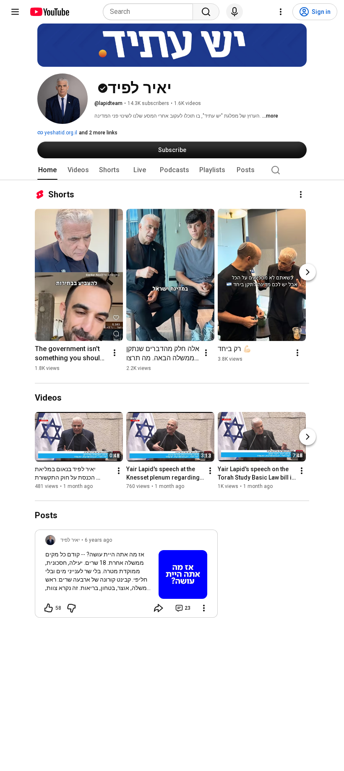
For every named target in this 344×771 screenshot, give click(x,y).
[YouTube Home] (49, 12)
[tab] (47, 170)
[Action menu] (203, 608)
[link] (126, 576)
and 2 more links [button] (98, 133)
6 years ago (98, 540)
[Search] (206, 11)
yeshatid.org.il (60, 133)
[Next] (307, 272)
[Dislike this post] (71, 608)
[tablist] (172, 170)
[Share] (158, 608)
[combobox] (150, 12)
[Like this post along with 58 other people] (48, 608)
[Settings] (281, 12)
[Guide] (15, 12)
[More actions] (300, 194)
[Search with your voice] (234, 11)
